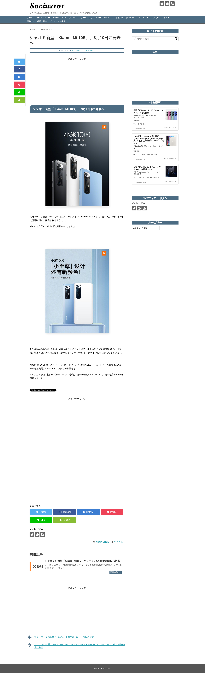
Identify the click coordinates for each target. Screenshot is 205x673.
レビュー (165, 17)
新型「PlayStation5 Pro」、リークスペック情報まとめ (148, 168)
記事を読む (115, 572)
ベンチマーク (144, 17)
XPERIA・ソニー (42, 17)
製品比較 (31, 21)
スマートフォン (102, 17)
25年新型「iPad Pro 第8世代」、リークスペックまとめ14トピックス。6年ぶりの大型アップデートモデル (148, 139)
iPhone (56, 17)
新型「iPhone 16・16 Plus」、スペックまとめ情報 (148, 111)
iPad (64, 17)
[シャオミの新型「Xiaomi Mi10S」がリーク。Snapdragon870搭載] (37, 566)
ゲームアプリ (87, 17)
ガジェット (73, 17)
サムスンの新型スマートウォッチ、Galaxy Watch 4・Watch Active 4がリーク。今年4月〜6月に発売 (79, 646)
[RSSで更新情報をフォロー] (172, 3)
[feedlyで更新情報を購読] (167, 3)
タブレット (131, 17)
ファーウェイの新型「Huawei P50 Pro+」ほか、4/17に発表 (64, 637)
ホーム (30, 17)
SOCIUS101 (105, 668)
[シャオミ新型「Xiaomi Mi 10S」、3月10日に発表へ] (19, 77)
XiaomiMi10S (102, 542)
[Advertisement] (77, 80)
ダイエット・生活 (57, 21)
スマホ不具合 (117, 17)
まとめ (156, 17)
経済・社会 (42, 21)
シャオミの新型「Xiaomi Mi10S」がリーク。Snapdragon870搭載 (82, 560)
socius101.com (141, 128)
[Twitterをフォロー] (162, 3)
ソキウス (118, 542)
